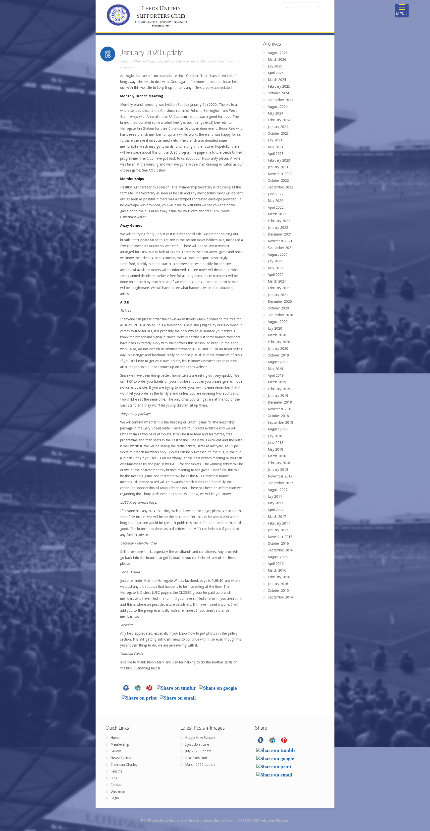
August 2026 (278, 53)
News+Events (120, 758)
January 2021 (278, 295)
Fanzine (116, 771)
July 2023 (275, 140)
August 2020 (278, 322)
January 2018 (278, 470)
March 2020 (277, 335)
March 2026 (277, 59)
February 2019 (279, 389)
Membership (119, 744)
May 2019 (275, 369)
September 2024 (280, 100)
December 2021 (280, 234)
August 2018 (278, 429)
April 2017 (276, 510)
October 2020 (278, 308)
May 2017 (275, 503)
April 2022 (276, 207)
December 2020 (280, 301)
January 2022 (278, 228)
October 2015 (278, 591)
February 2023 (279, 160)
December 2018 (280, 402)
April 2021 (276, 275)
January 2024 (278, 127)
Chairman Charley (123, 765)
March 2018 (277, 456)
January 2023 (278, 167)
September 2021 (280, 248)
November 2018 (280, 409)
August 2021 (278, 254)
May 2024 (275, 113)
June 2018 (275, 443)
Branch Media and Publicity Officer (160, 61)
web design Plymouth (275, 820)
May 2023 (275, 147)
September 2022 (280, 187)
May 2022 (275, 201)
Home (114, 738)
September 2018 (280, 422)
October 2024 (278, 93)
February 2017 (279, 523)
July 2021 (275, 261)
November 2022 (280, 174)
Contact (116, 785)
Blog (113, 778)
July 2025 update (198, 751)
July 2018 (275, 436)
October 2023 (278, 133)
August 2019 (278, 362)
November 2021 (280, 241)
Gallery (115, 751)
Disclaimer (118, 791)
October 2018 (278, 416)
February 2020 (279, 342)
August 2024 (278, 107)
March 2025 (277, 80)
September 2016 (280, 550)
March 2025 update (200, 765)
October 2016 (278, 543)
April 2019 (276, 375)
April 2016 (276, 564)
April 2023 (276, 154)
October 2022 (278, 180)
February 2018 (279, 463)
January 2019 (278, 396)
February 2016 (279, 577)
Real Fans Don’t (197, 758)
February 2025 (279, 86)
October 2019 (278, 355)
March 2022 (277, 214)
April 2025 (276, 73)
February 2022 (279, 221)
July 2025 (275, 66)
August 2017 (278, 490)
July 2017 (275, 496)
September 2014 (280, 597)
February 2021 (279, 288)
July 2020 (275, 328)
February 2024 (279, 120)
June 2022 (275, 194)
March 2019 (277, 382)
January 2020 (278, 349)
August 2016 (278, 557)
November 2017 (280, 476)
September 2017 (280, 483)
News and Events (224, 61)
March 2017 (277, 517)
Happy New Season (200, 738)
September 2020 (280, 315)
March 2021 (277, 281)
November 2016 (280, 537)
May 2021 (275, 268)
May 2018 (275, 449)
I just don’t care (197, 744)
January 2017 (278, 530)
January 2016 (278, 584)
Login (114, 798)
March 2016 (277, 570)
